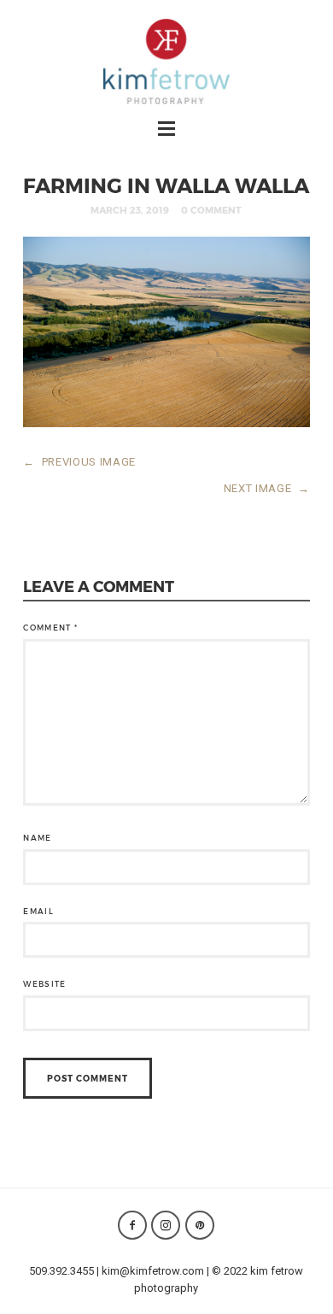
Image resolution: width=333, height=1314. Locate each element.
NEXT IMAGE (267, 488)
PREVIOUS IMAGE (79, 461)
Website (44, 983)
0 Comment (211, 209)
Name (37, 837)
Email (38, 911)
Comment (50, 627)
